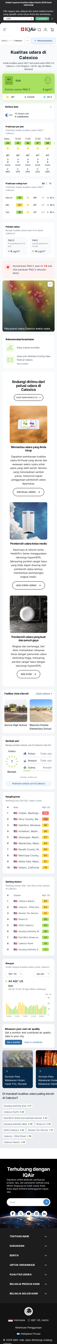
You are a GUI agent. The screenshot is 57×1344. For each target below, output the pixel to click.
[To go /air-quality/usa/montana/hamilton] (29, 825)
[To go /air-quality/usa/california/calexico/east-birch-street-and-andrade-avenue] (29, 937)
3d (43, 183)
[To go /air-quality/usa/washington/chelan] (29, 813)
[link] (39, 29)
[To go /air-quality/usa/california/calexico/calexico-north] (29, 943)
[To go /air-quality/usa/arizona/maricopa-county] (29, 855)
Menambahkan (44, 40)
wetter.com (32, 777)
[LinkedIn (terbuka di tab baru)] (44, 1213)
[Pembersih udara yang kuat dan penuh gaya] (28, 614)
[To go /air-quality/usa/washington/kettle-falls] (29, 861)
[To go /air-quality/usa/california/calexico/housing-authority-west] (29, 931)
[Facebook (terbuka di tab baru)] (13, 1213)
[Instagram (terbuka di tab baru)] (36, 1213)
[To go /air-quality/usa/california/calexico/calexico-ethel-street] (29, 907)
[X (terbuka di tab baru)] (20, 1213)
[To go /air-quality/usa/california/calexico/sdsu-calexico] (29, 925)
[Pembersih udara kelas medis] (28, 521)
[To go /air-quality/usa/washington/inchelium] (29, 831)
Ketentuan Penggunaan (28, 1327)
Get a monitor (22, 364)
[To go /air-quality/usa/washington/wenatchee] (29, 843)
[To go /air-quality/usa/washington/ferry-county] (29, 819)
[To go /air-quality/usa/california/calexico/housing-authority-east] (29, 949)
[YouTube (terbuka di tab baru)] (28, 1213)
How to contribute (33, 1042)
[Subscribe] (46, 1202)
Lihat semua (43, 693)
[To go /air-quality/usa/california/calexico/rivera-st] (29, 919)
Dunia (4, 40)
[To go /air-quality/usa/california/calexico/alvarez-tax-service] (29, 913)
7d (50, 183)
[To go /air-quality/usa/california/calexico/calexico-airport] (29, 901)
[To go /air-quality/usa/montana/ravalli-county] (29, 849)
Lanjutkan (42, 18)
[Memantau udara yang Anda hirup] (28, 424)
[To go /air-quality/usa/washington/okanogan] (29, 837)
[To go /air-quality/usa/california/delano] (29, 867)
